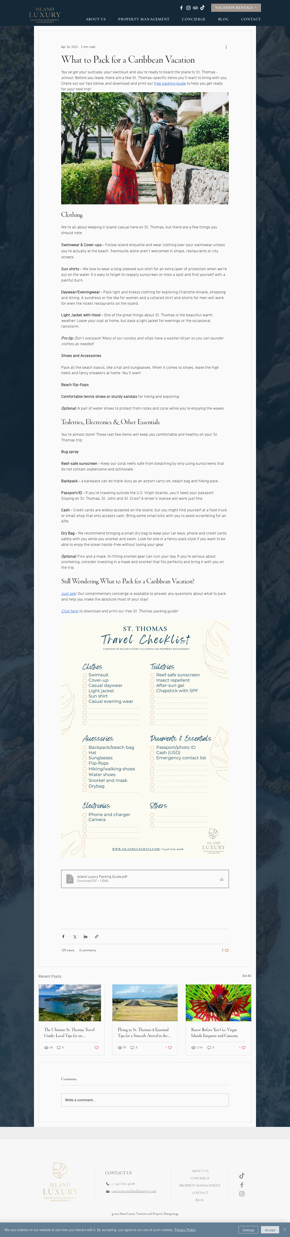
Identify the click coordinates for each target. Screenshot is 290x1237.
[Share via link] (96, 936)
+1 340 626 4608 (122, 1183)
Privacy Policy (185, 1229)
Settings (248, 1229)
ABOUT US (200, 1171)
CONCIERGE (200, 1178)
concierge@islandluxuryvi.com (133, 1191)
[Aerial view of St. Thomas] (71, 1003)
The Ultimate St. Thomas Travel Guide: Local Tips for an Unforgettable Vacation (69, 1033)
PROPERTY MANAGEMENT (200, 1185)
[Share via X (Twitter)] (74, 936)
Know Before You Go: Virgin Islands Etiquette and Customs (214, 1032)
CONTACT (200, 1193)
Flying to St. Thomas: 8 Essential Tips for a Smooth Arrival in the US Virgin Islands (143, 1033)
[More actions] (226, 47)
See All (246, 976)
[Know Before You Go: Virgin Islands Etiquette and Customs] (218, 1003)
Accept (270, 1229)
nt (177, 1214)
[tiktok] (241, 1176)
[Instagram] (241, 1193)
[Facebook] (241, 1184)
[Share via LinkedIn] (85, 936)
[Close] (284, 1229)
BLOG (200, 1200)
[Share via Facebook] (63, 936)
